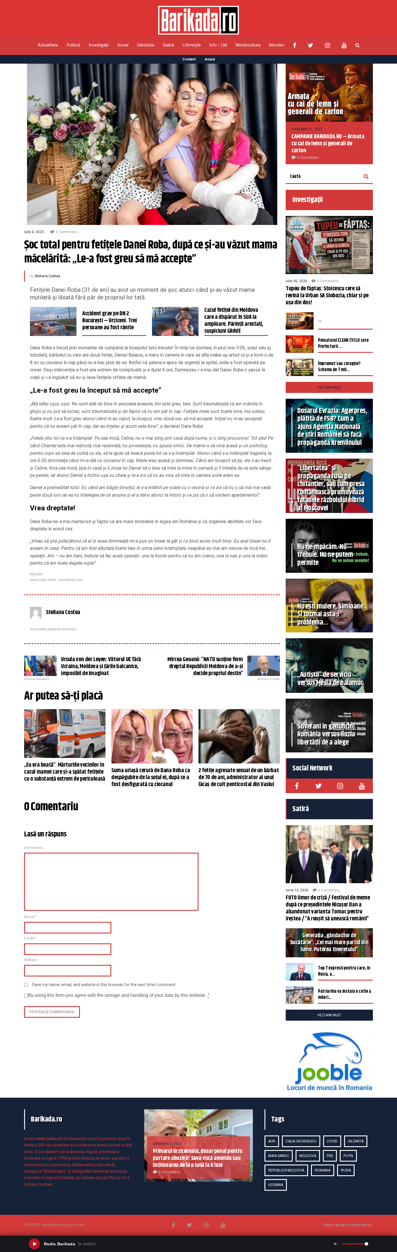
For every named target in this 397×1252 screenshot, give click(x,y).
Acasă (210, 59)
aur (271, 1141)
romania (322, 1170)
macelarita (66, 580)
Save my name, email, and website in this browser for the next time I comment (104, 984)
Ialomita (356, 1141)
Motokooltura (248, 45)
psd (330, 1156)
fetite (52, 580)
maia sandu (278, 1156)
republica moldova (286, 1170)
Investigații (99, 45)
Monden (276, 45)
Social (122, 45)
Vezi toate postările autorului (53, 629)
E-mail (30, 938)
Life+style (192, 45)
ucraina (275, 1185)
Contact (189, 59)
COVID (332, 1141)
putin (348, 1156)
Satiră (168, 45)
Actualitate (48, 45)
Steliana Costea (47, 276)
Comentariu (33, 848)
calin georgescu (301, 1141)
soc (80, 580)
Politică (73, 45)
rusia (346, 1170)
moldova (307, 1156)
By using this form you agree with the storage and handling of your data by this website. (118, 995)
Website (30, 960)
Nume (30, 917)
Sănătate (145, 45)
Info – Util (218, 45)
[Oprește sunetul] (336, 1244)
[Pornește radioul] (34, 1243)
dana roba (38, 580)
